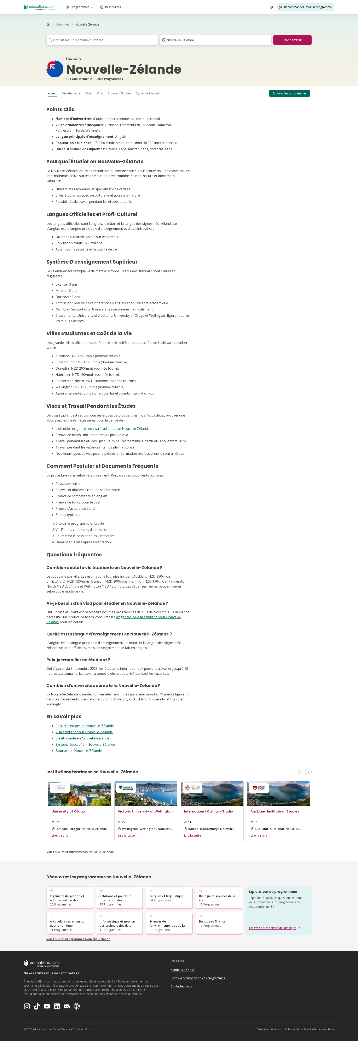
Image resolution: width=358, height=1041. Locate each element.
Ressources (113, 7)
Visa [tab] (100, 93)
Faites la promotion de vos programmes (198, 978)
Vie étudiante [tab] (71, 93)
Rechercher (292, 40)
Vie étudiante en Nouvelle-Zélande (82, 738)
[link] (87, 24)
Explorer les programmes (289, 93)
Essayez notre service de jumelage (272, 928)
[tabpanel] (179, 430)
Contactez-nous (181, 986)
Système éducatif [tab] (148, 93)
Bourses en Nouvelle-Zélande (79, 750)
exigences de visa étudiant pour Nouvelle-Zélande (111, 428)
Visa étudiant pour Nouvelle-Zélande (84, 732)
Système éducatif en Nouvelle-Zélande (85, 744)
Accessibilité (326, 1029)
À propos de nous (183, 970)
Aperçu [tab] (52, 93)
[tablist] (179, 93)
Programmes (80, 7)
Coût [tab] (88, 93)
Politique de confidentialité (301, 1029)
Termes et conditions (270, 1029)
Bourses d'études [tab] (119, 93)
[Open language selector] (271, 7)
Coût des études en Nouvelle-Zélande (85, 725)
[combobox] (101, 40)
